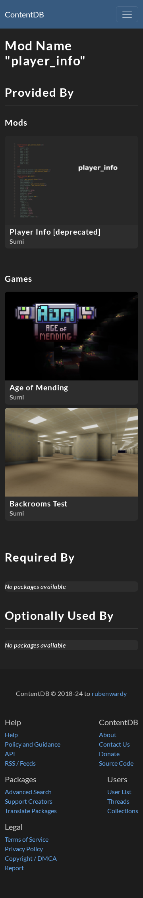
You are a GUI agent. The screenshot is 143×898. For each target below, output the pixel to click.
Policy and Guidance (32, 744)
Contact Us (114, 744)
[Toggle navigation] (127, 14)
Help (11, 734)
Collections (122, 810)
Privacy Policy (24, 848)
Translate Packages (31, 810)
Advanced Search (28, 791)
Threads (118, 801)
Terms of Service (26, 839)
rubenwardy (109, 693)
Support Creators (28, 801)
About (107, 734)
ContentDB (24, 14)
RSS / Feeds (20, 763)
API (10, 753)
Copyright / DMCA (31, 858)
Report (14, 867)
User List (119, 791)
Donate (109, 753)
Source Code (116, 763)
